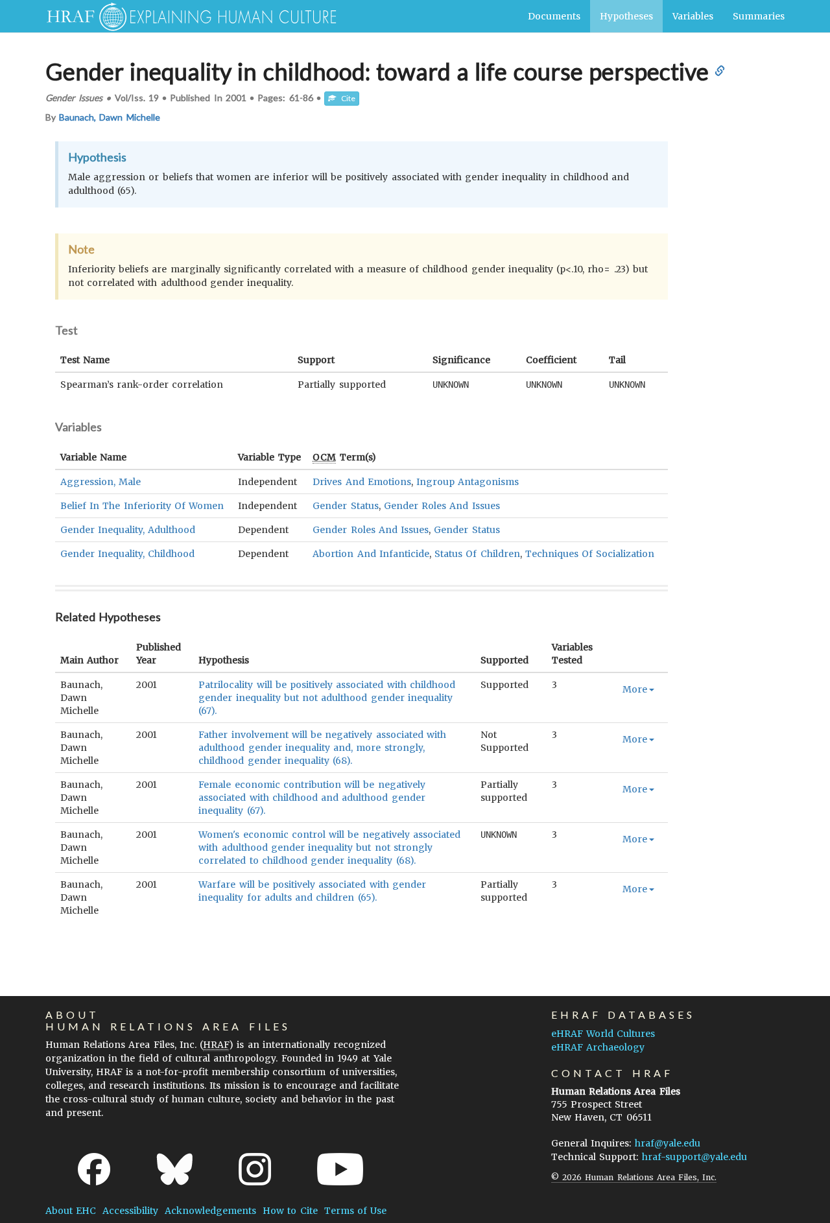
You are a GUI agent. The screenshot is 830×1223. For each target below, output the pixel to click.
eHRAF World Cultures (603, 1033)
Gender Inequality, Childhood (127, 554)
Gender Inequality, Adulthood (127, 530)
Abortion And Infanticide (371, 554)
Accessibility (130, 1211)
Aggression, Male (100, 482)
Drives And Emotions (361, 482)
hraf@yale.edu (667, 1143)
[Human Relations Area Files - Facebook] (94, 1169)
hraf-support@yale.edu (694, 1157)
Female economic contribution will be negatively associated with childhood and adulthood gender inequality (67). (311, 797)
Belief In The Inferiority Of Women (142, 506)
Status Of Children (476, 554)
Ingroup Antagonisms (467, 482)
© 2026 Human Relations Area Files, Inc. (634, 1177)
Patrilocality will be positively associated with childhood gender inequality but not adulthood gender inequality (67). (326, 698)
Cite (345, 98)
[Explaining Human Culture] (186, 16)
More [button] (634, 689)
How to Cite (290, 1211)
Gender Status (345, 506)
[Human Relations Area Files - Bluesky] (174, 1169)
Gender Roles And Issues (442, 506)
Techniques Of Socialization (589, 554)
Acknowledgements (210, 1211)
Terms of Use (355, 1211)
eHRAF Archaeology (598, 1047)
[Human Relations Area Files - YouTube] (340, 1169)
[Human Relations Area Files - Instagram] (254, 1169)
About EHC (70, 1211)
